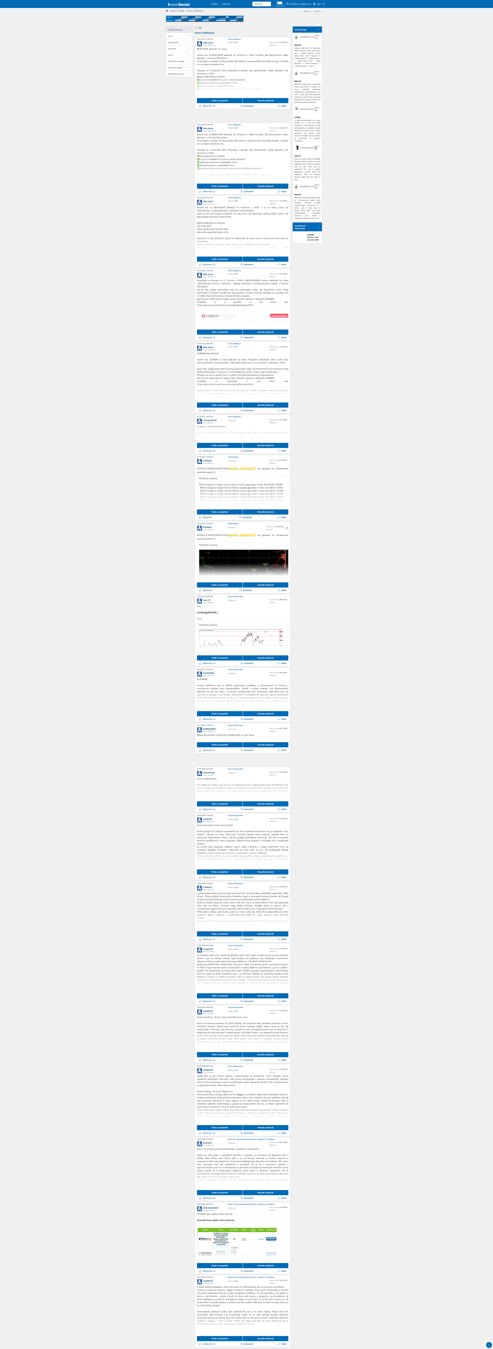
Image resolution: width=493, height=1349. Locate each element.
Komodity (172, 49)
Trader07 (207, 819)
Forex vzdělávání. (234, 39)
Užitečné (226, 4)
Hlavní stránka (177, 10)
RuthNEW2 (208, 673)
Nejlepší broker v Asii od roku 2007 (313, 237)
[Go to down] (489, 1345)
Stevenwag (208, 772)
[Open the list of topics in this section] (189, 36)
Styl (319, 4)
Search (317, 11)
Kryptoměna (173, 42)
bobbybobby (209, 728)
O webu (214, 4)
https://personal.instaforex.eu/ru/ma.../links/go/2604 (224, 250)
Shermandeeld (210, 1207)
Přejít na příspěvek (219, 100)
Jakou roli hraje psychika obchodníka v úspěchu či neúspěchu (251, 1139)
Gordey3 (207, 460)
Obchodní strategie (176, 61)
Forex (170, 36)
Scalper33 (208, 949)
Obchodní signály (175, 67)
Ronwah (207, 1142)
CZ (323, 4)
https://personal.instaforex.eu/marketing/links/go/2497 (225, 305)
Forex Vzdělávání (205, 32)
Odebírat (272, 45)
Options (306, 11)
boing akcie (219, 697)
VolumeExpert (233, 457)
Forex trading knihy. (235, 596)
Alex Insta (208, 42)
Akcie (170, 55)
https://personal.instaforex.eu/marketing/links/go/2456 (225, 384)
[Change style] (314, 4)
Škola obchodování (176, 74)
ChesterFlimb (210, 420)
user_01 (207, 600)
